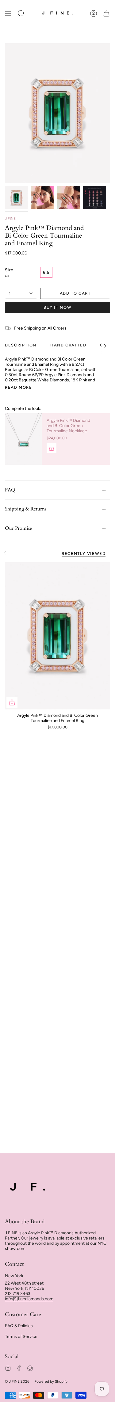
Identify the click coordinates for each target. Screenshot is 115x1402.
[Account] (93, 13)
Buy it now (57, 307)
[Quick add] (11, 702)
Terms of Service (21, 1336)
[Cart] (106, 13)
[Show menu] (8, 13)
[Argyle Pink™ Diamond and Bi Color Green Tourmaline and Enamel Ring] (57, 635)
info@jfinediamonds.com (29, 1298)
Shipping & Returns (25, 509)
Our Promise (18, 528)
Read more (18, 387)
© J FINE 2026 (17, 1381)
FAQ (10, 490)
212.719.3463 (17, 1293)
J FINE (10, 218)
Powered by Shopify (50, 1381)
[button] (21, 13)
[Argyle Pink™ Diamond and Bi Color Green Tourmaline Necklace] (23, 439)
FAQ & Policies (19, 1325)
